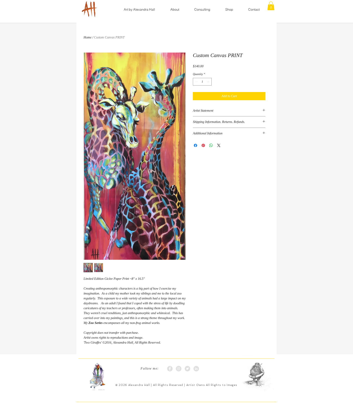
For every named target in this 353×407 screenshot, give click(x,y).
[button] (175, 9)
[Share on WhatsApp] (211, 145)
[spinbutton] (202, 81)
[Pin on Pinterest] (203, 145)
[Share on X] (218, 145)
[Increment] (208, 81)
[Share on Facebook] (195, 145)
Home (88, 37)
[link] (271, 5)
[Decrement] (196, 81)
